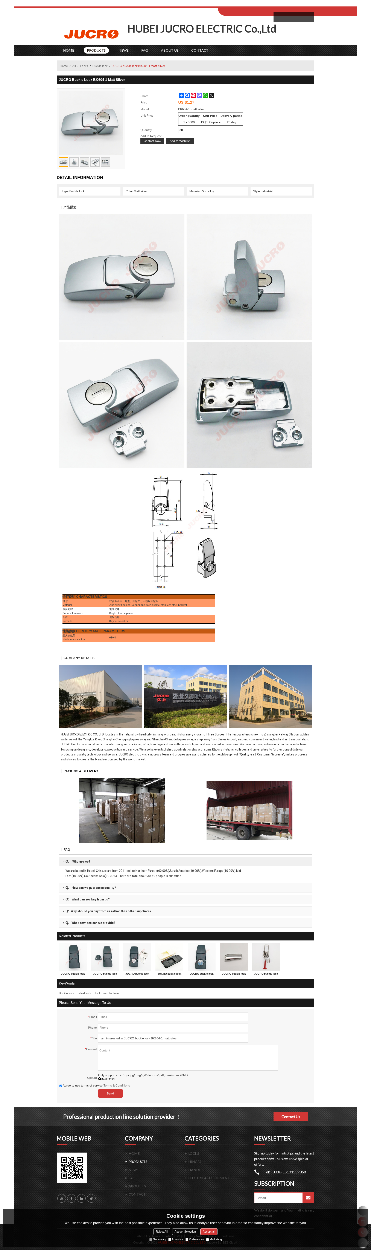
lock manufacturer (107, 993)
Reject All (162, 1231)
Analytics (177, 1239)
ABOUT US (169, 50)
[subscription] (308, 1198)
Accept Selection (185, 1231)
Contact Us (290, 1116)
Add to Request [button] (150, 136)
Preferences (196, 1239)
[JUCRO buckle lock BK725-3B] (169, 957)
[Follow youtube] (61, 1198)
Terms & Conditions (116, 1085)
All (74, 66)
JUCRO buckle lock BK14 (266, 974)
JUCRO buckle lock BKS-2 (73, 974)
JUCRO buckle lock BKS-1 (137, 974)
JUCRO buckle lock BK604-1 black (202, 974)
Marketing (216, 1239)
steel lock (84, 993)
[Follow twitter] (91, 1198)
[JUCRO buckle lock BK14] (266, 957)
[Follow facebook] (71, 1198)
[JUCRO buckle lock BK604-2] (105, 957)
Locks (84, 66)
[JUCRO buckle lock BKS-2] (73, 957)
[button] (180, 141)
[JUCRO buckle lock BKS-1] (137, 957)
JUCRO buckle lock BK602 (234, 974)
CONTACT (199, 50)
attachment (108, 1078)
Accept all (209, 1231)
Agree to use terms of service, (96, 1085)
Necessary (159, 1239)
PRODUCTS (96, 50)
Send (110, 1093)
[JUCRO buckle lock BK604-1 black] (202, 957)
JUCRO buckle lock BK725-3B (169, 974)
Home (64, 66)
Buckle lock (100, 66)
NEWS (123, 50)
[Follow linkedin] (81, 1198)
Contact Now (152, 141)
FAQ (144, 50)
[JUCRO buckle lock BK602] (234, 957)
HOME (68, 50)
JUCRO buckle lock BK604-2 (105, 974)
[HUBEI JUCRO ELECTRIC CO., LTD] (92, 33)
